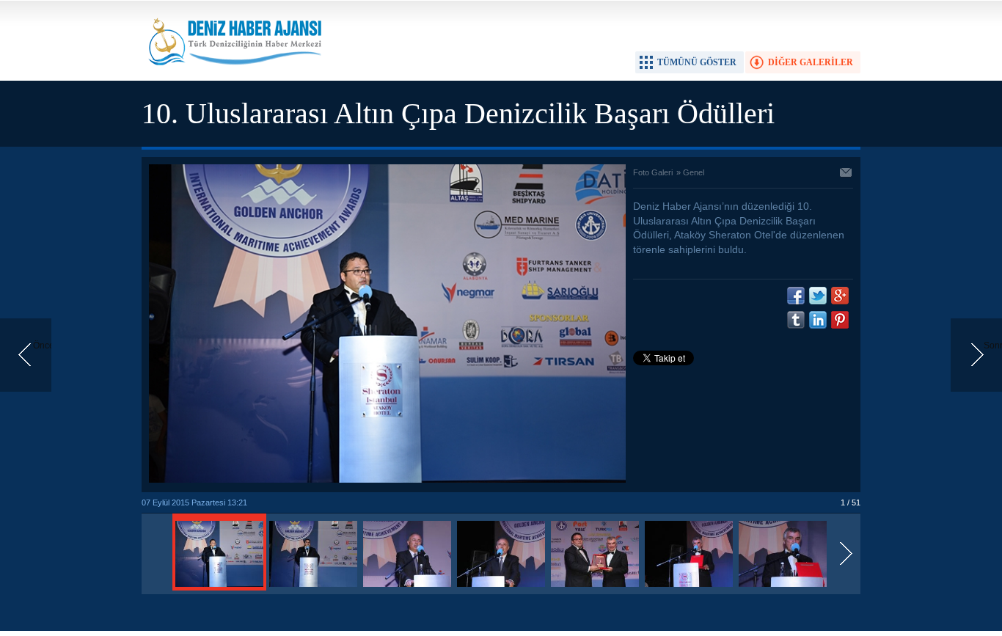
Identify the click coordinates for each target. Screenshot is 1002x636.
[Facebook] (796, 295)
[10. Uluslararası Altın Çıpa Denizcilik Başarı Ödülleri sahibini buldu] (219, 587)
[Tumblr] (796, 320)
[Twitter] (818, 295)
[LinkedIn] (818, 320)
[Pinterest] (840, 320)
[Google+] (840, 295)
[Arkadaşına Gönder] (846, 173)
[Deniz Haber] (233, 74)
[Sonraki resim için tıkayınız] (387, 480)
